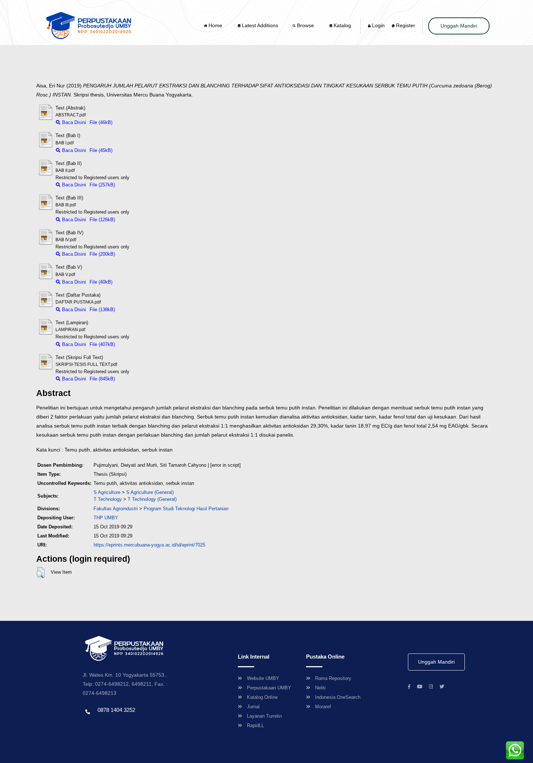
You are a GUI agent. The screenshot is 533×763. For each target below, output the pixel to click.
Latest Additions (259, 25)
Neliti (320, 687)
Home (215, 25)
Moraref (323, 706)
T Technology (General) (152, 499)
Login (378, 25)
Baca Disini (73, 122)
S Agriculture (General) (150, 492)
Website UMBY (263, 678)
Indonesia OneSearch (337, 697)
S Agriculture (107, 492)
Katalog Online (262, 697)
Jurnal (253, 706)
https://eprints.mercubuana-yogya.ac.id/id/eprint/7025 (149, 545)
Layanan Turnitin (264, 716)
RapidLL (255, 725)
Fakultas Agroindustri (116, 508)
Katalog (341, 25)
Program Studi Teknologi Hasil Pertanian (186, 508)
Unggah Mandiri (459, 26)
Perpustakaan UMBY (269, 687)
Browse (305, 25)
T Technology (108, 499)
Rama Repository (333, 678)
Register (404, 25)
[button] (40, 572)
